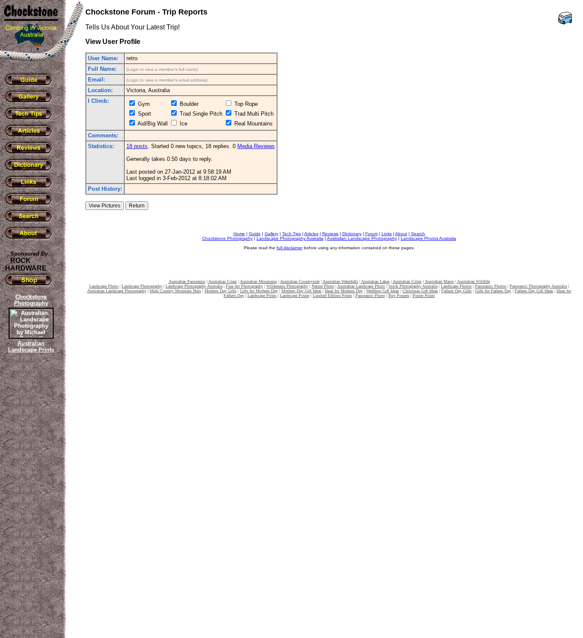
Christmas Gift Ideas (420, 290)
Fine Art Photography (244, 286)
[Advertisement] (29, 501)
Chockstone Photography (227, 238)
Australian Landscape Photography (362, 238)
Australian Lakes (375, 281)
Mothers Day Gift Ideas (301, 290)
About (401, 233)
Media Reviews (256, 146)
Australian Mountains (258, 281)
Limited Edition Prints (332, 295)
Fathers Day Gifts (456, 290)
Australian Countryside (300, 281)
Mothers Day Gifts (220, 290)
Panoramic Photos (490, 286)
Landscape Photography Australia (290, 238)
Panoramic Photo (370, 295)
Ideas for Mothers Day (344, 290)
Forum (371, 233)
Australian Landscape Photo (361, 286)
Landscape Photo (103, 286)
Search (418, 233)
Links (387, 233)
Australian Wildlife (473, 281)
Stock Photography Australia (412, 286)
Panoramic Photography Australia (538, 286)
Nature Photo (323, 286)
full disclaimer (290, 247)
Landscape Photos (456, 286)
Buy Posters (398, 295)
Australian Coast (222, 281)
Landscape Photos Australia (428, 238)
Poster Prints (424, 295)
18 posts (137, 146)
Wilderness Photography (287, 286)
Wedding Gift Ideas (382, 290)
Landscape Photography (142, 286)
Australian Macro (439, 281)
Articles (311, 233)
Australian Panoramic (187, 281)
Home (239, 233)
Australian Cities (407, 281)
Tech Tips (291, 233)
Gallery (271, 233)
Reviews (330, 233)
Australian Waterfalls (340, 281)
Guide (255, 233)
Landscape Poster (294, 295)
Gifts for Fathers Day (493, 290)
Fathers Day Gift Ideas (534, 290)
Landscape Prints (262, 295)
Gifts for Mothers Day (259, 290)
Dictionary (351, 233)
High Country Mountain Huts (175, 290)
